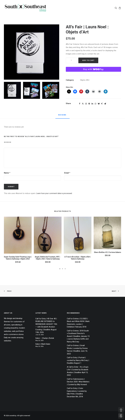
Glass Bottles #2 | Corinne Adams (107, 252)
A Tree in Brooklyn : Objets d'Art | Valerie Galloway (77, 258)
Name (7, 173)
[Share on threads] (85, 103)
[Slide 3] (50, 90)
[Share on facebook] (79, 103)
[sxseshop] (25, 7)
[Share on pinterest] (89, 103)
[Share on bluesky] (98, 103)
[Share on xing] (101, 103)
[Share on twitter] (82, 103)
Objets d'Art (84, 80)
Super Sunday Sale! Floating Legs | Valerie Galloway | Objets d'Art (18, 258)
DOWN (121, 416)
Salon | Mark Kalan (42, 344)
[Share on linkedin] (92, 103)
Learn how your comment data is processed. (54, 193)
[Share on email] (105, 103)
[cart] (119, 8)
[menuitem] (116, 8)
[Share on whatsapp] (95, 103)
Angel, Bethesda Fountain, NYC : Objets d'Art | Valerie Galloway (48, 258)
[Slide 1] (12, 90)
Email (67, 173)
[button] (116, 8)
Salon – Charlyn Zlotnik (44, 338)
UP (121, 410)
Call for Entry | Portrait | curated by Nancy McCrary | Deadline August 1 (78, 360)
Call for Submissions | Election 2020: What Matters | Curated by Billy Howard (78, 382)
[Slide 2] (31, 90)
